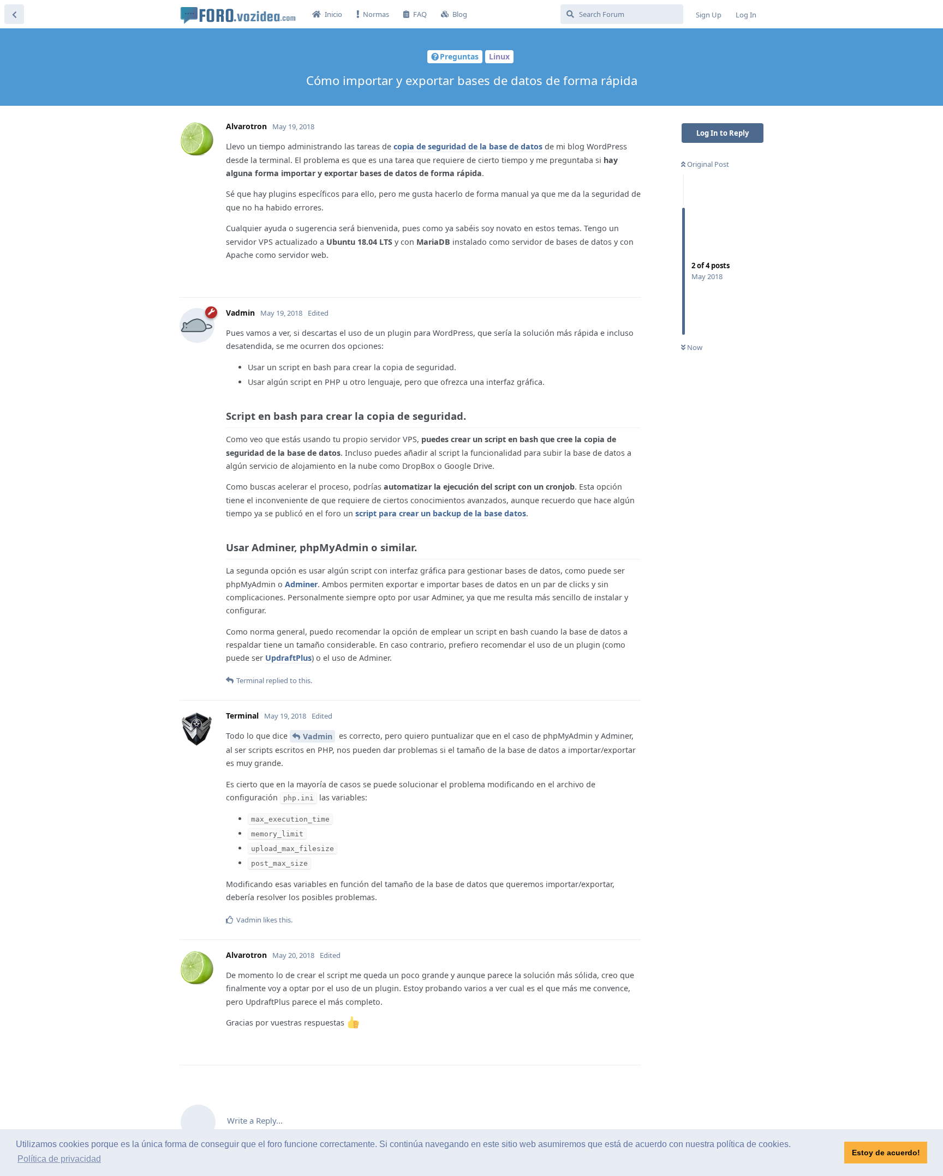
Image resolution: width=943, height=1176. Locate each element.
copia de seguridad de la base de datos (467, 146)
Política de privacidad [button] (59, 1158)
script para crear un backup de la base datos (440, 513)
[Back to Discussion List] (14, 14)
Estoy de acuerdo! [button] (886, 1152)
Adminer (301, 584)
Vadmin (317, 736)
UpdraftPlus (288, 658)
